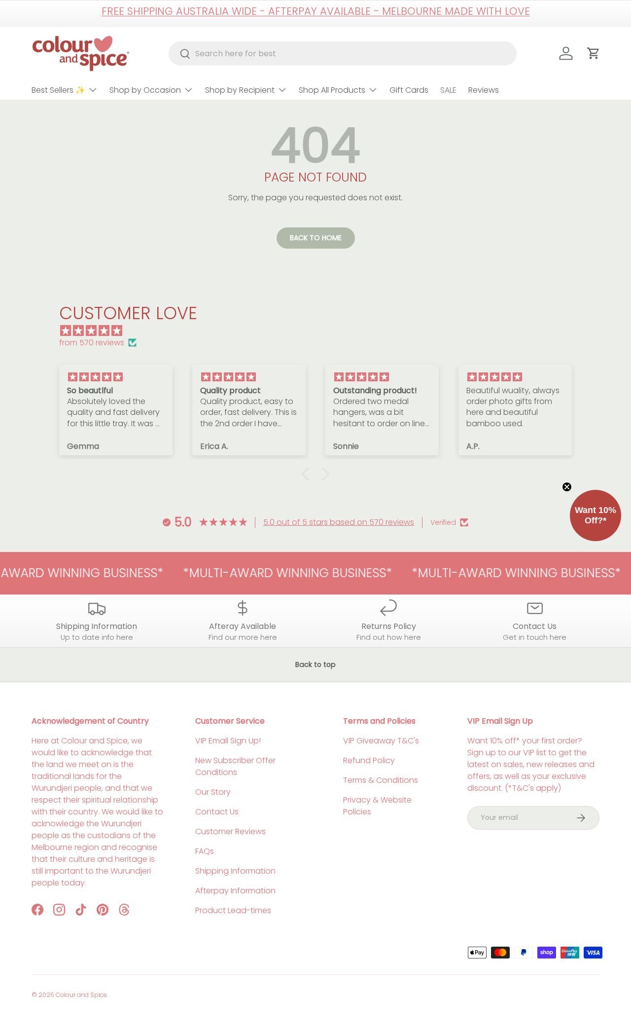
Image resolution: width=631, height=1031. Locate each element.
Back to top (315, 664)
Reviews (483, 90)
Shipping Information (235, 871)
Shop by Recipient (240, 90)
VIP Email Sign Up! (228, 740)
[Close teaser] (567, 487)
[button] (308, 474)
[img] (320, 331)
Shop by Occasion (145, 90)
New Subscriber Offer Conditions (235, 766)
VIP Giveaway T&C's (381, 740)
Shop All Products (332, 90)
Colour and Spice (81, 995)
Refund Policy (369, 760)
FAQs (204, 851)
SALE (448, 90)
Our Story (213, 792)
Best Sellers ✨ (58, 90)
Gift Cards (408, 90)
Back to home (316, 238)
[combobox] (343, 53)
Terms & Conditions (380, 780)
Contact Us (217, 811)
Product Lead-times (233, 910)
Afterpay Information (235, 890)
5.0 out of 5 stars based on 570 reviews (338, 522)
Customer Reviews (230, 831)
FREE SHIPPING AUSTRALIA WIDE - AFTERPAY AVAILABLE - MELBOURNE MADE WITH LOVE (316, 11)
